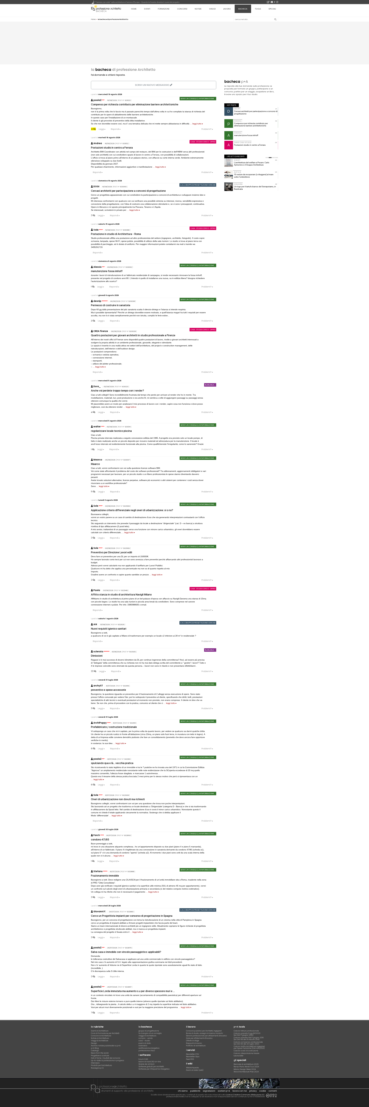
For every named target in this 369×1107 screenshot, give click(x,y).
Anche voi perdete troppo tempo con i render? (117, 390)
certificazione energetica (149, 1048)
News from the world (100, 1053)
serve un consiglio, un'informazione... (197, 99)
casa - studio (144, 1040)
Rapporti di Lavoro (194, 1043)
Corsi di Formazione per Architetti (105, 1033)
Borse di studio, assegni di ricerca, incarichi (204, 1033)
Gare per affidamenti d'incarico (199, 1038)
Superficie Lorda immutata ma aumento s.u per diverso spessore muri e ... (133, 991)
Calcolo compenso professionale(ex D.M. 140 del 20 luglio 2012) (248, 1043)
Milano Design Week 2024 (245, 1069)
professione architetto (106, 8)
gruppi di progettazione (149, 1031)
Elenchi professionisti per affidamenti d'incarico (206, 1035)
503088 (126, 230)
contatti (273, 1090)
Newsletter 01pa (192, 1056)
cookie (262, 1090)
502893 (127, 835)
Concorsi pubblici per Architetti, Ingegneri (204, 1031)
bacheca (101, 11)
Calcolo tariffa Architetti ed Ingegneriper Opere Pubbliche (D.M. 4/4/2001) (249, 1047)
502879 (128, 948)
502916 (126, 686)
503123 (127, 100)
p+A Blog (95, 1048)
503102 (125, 143)
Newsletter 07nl (192, 1054)
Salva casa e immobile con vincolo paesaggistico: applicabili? (126, 951)
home (134, 8)
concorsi (182, 8)
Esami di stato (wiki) (194, 1070)
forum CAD (143, 1059)
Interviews (95, 1063)
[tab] (267, 157)
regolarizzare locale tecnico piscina (111, 430)
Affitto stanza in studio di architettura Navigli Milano (121, 594)
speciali (272, 8)
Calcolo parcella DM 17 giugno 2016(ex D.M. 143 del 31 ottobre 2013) (249, 1038)
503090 (123, 187)
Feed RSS (190, 1059)
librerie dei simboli (146, 1064)
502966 (126, 506)
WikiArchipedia (192, 1067)
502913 (127, 759)
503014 (127, 427)
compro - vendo (146, 1038)
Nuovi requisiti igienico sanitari (108, 628)
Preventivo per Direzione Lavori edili (111, 552)
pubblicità (195, 1090)
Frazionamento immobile (105, 875)
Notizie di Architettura (100, 1038)
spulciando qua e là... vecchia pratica (112, 763)
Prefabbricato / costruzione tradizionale (114, 726)
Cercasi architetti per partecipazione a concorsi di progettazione (128, 190)
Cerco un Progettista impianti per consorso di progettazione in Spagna (131, 915)
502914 (133, 723)
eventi (147, 8)
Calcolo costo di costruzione (246, 1050)
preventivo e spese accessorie (108, 689)
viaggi (212, 8)
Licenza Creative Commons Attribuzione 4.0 (245, 1094)
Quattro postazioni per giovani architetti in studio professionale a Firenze (133, 335)
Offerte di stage (192, 1040)
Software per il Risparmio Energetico (154, 1069)
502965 (126, 548)
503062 (129, 267)
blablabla (143, 1045)
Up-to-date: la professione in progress (107, 1060)
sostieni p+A (224, 1090)
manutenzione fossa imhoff (107, 271)
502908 (125, 795)
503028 (132, 331)
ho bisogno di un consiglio (150, 1033)
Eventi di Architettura (99, 1031)
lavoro (227, 8)
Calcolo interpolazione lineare (246, 1053)
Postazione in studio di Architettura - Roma (116, 233)
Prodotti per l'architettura (101, 1065)
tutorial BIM (238, 1055)
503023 (125, 386)
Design (94, 1043)
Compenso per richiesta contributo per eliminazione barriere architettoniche (134, 104)
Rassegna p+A (97, 1068)
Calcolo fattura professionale (246, 1031)
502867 (128, 987)
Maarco (95, 463)
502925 (132, 652)
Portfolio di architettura (196, 1045)
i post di (106, 94)
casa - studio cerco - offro (202, 142)
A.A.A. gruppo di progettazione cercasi (197, 185)
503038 (131, 301)
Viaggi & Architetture (99, 1040)
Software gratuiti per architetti (151, 1066)
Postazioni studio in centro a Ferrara (112, 147)
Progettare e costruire (100, 1055)
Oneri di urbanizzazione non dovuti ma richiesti (118, 799)
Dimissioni (96, 655)
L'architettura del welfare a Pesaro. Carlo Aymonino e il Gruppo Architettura (251, 163)
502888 (131, 871)
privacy (253, 1090)
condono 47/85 (100, 839)
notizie (198, 8)
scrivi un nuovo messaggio (152, 85)
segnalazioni (209, 1090)
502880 (130, 912)
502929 (121, 624)
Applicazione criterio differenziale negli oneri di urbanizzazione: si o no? (132, 510)
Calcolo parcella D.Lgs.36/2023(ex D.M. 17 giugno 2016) (247, 1034)
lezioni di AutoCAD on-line (150, 1061)
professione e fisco (147, 1050)
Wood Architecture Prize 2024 (246, 1071)
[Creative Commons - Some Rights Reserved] (271, 1095)
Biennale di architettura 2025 (246, 1064)
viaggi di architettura (147, 1035)
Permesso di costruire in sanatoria (110, 305)
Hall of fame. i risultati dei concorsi (105, 1058)
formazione (164, 8)
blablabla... (210, 385)
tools (258, 8)
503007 (126, 460)
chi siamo (183, 1090)
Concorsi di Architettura (101, 1035)
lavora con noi (239, 1090)
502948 (124, 590)
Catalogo (95, 1050)
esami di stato (145, 1043)
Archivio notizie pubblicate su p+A (106, 1045)
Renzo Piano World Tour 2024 (246, 1066)
